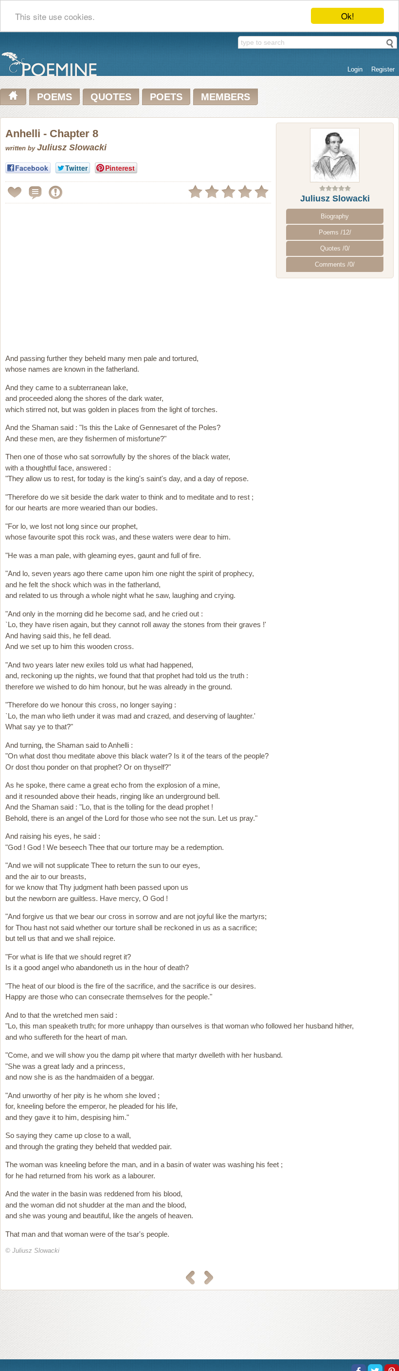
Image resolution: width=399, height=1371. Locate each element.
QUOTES (111, 96)
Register (383, 69)
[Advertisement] (87, 274)
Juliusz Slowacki (335, 198)
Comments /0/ (335, 264)
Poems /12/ (335, 232)
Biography (335, 216)
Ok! (347, 16)
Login (355, 69)
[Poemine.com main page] (13, 96)
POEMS (54, 96)
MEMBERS (225, 96)
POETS (166, 96)
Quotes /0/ (335, 248)
